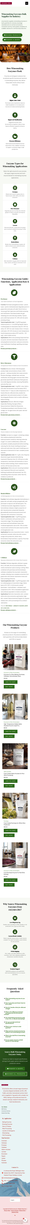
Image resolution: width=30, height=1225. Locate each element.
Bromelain (4, 1154)
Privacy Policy (7, 1210)
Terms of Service (14, 1210)
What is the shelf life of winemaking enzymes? (15, 1036)
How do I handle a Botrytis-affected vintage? (15, 1008)
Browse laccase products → (9, 479)
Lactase (4, 1152)
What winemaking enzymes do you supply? (15, 999)
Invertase (4, 1141)
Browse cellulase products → (9, 610)
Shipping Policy (15, 1212)
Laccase (15, 225)
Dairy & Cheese (6, 1126)
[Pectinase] (15, 188)
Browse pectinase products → (9, 348)
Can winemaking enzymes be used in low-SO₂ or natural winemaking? (15, 1018)
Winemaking (5, 1133)
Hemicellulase (15, 242)
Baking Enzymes (6, 1122)
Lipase (3, 1158)
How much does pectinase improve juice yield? (15, 1003)
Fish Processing (6, 1135)
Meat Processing (7, 1128)
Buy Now (9, 686)
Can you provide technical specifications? (12, 1022)
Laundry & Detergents (8, 1131)
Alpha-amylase (6, 1149)
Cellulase (15, 259)
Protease (4, 1145)
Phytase (4, 1160)
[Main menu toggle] (26, 3)
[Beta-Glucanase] (15, 204)
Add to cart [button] (11, 682)
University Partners (6, 1111)
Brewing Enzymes (7, 1124)
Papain (3, 1156)
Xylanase (4, 1162)
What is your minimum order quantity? (13, 1027)
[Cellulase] (15, 255)
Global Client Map (6, 1113)
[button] (15, 999)
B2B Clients (4, 1109)
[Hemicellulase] (15, 238)
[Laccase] (15, 221)
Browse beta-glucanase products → (11, 415)
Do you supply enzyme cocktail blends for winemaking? (14, 1040)
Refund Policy (22, 1210)
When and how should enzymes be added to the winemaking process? (15, 1031)
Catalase (4, 1147)
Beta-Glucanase (15, 208)
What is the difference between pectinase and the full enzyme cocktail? (13, 1013)
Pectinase (15, 192)
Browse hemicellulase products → (10, 543)
